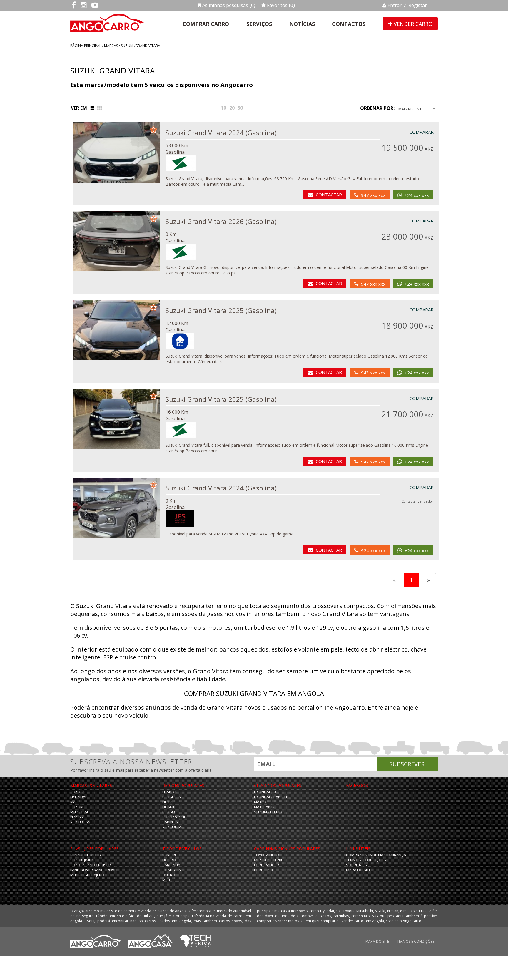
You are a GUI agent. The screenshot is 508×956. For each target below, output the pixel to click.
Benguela (171, 796)
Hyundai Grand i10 (271, 796)
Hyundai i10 (265, 791)
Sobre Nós (356, 865)
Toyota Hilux (266, 855)
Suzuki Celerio (268, 811)
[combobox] (416, 109)
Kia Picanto (265, 806)
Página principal (85, 45)
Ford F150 (263, 870)
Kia (73, 801)
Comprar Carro (206, 23)
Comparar (422, 132)
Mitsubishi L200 (268, 860)
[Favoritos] (153, 129)
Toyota (77, 791)
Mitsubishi (80, 811)
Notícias (302, 23)
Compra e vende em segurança (376, 855)
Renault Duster (85, 855)
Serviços (259, 23)
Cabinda (170, 821)
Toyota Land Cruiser (90, 865)
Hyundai (78, 796)
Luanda (169, 791)
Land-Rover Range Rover (94, 870)
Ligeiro (169, 860)
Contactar (329, 194)
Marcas (111, 45)
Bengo (168, 811)
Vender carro (412, 23)
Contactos (348, 23)
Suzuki (127, 45)
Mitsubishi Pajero (87, 875)
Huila (167, 801)
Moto (167, 880)
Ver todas (80, 821)
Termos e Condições (366, 860)
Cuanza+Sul (174, 816)
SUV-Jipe (169, 855)
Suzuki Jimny (82, 860)
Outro (168, 875)
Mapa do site (358, 870)
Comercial (172, 870)
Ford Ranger (266, 865)
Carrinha (171, 865)
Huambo (170, 806)
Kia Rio (260, 801)
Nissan (76, 816)
